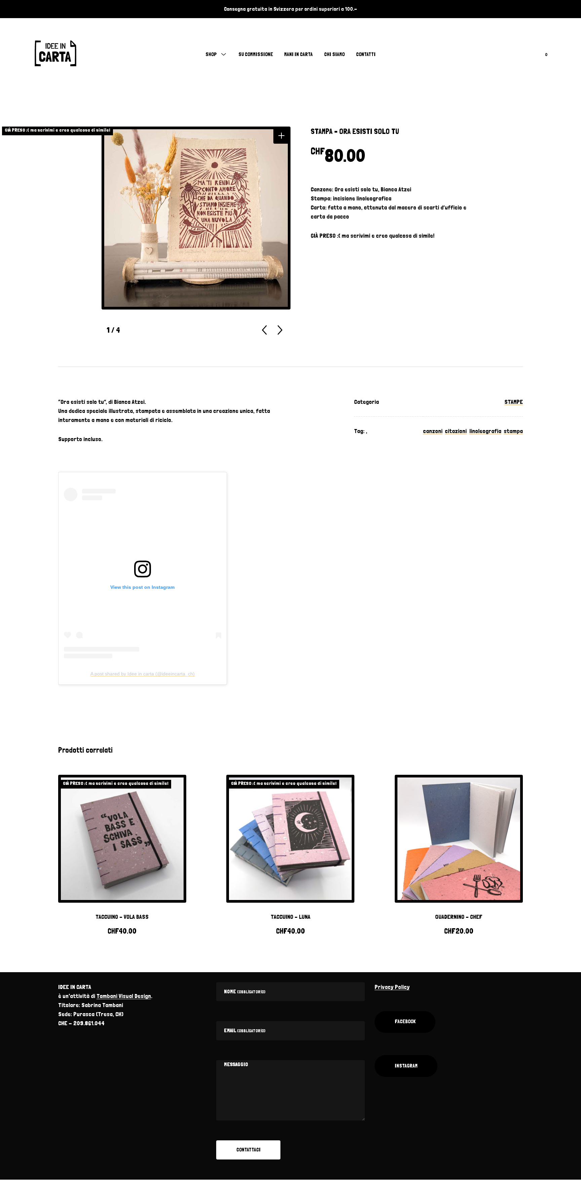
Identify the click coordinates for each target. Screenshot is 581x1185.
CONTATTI (366, 54)
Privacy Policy (392, 986)
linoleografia (485, 430)
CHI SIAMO (334, 54)
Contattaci (248, 1150)
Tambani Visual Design (123, 995)
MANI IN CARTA (298, 54)
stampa (513, 430)
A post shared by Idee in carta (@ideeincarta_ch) (142, 673)
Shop (211, 54)
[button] (281, 136)
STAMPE (513, 401)
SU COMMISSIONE (255, 54)
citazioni (456, 430)
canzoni (432, 430)
